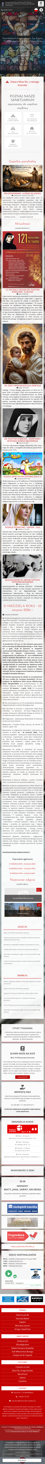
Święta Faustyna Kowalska (22, 1348)
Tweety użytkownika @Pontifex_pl (22, 1246)
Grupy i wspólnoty (22, 1329)
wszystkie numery (25, 217)
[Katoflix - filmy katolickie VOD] (22, 1299)
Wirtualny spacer (22, 1325)
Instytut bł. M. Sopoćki (22, 1355)
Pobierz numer (10, 217)
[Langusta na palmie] (8, 1299)
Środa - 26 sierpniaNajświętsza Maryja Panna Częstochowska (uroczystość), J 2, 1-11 (22, 1157)
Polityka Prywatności (22, 1452)
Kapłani (22, 1322)
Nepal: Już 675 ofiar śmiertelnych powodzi (16, 933)
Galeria (22, 1377)
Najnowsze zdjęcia (22, 881)
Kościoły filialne (22, 1318)
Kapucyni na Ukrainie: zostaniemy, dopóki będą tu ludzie (21, 993)
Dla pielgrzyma (22, 1344)
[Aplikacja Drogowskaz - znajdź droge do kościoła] (22, 1236)
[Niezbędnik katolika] (22, 1208)
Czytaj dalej (22, 1077)
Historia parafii (22, 1315)
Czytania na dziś (23, 1367)
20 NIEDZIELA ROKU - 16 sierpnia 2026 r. (22, 868)
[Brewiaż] (37, 1299)
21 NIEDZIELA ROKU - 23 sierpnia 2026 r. (23, 608)
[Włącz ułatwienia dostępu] (42, 10)
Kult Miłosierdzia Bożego (22, 1351)
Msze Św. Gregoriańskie (22, 1370)
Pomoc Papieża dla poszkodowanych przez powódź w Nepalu (22, 1005)
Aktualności (22, 225)
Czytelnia (22, 1381)
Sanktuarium (22, 1341)
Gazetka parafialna (22, 161)
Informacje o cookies (22, 1456)
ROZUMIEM (22, 1460)
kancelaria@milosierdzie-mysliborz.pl (24, 1401)
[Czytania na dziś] (22, 1222)
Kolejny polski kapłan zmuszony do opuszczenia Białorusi (21, 949)
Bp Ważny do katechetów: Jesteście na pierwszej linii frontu (21, 944)
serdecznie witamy (22, 55)
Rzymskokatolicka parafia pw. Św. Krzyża (20, 4)
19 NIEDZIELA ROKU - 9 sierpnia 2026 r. (22, 873)
